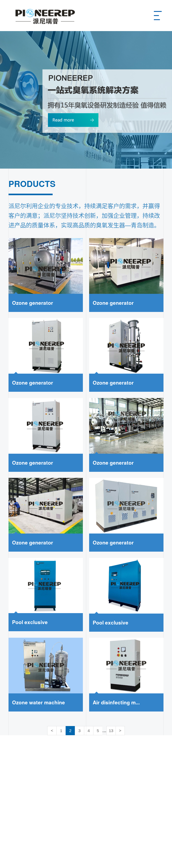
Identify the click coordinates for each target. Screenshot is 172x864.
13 (111, 730)
